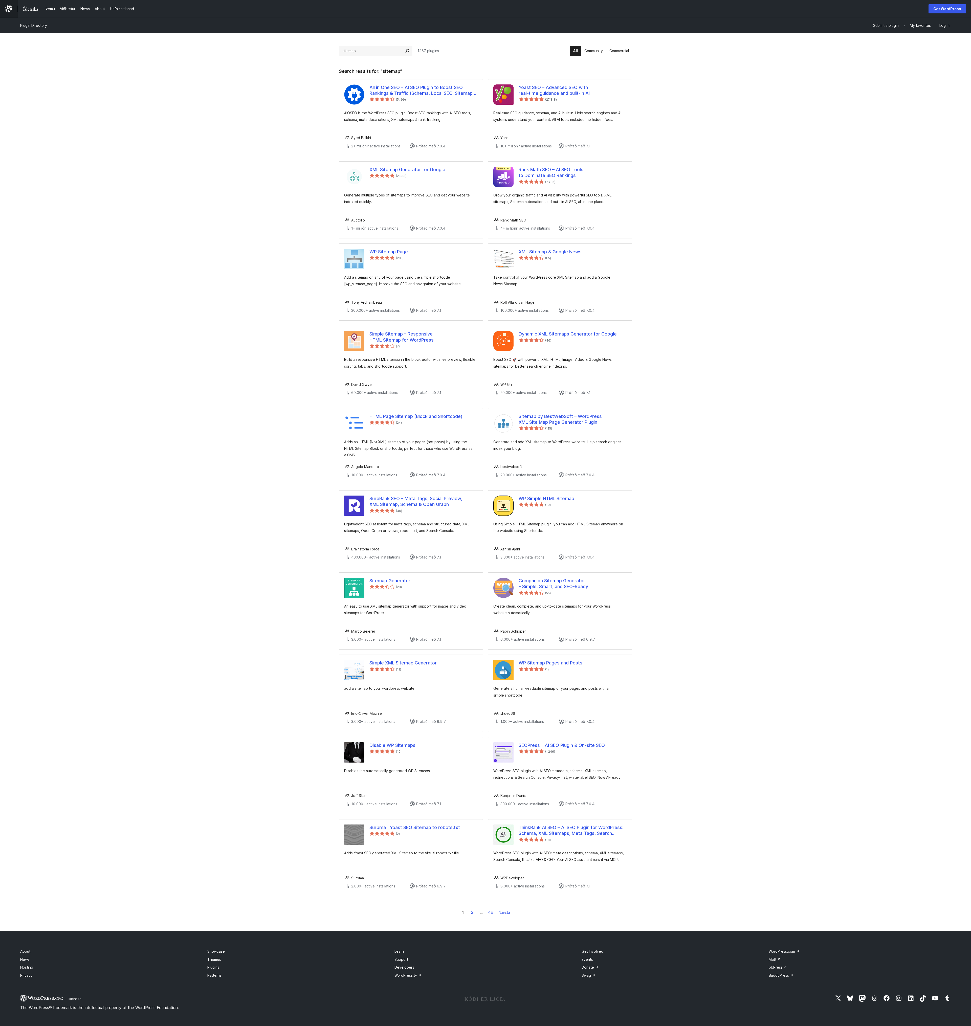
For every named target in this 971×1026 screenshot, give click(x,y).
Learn (399, 951)
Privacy (26, 975)
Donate (590, 967)
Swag (588, 975)
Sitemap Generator (389, 580)
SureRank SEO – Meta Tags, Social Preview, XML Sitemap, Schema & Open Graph (415, 501)
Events (587, 959)
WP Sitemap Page (388, 251)
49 (490, 912)
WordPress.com (784, 951)
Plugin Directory (33, 25)
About (25, 951)
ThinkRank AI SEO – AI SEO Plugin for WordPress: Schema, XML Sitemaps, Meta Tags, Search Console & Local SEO (571, 830)
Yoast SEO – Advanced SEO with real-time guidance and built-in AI (554, 90)
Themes (214, 959)
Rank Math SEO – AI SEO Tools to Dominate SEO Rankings (551, 172)
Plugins (213, 967)
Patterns (214, 975)
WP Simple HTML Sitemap (546, 498)
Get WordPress (947, 9)
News (25, 959)
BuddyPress (781, 975)
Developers (404, 967)
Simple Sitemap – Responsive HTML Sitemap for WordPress (401, 336)
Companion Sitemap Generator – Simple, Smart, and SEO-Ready (553, 583)
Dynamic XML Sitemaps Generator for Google (568, 334)
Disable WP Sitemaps (392, 745)
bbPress (778, 967)
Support (401, 959)
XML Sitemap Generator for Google (407, 169)
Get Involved (592, 951)
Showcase (216, 951)
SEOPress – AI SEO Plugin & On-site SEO (562, 745)
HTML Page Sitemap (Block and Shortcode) (415, 416)
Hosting (26, 967)
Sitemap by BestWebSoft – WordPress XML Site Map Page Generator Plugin (560, 419)
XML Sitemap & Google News (550, 251)
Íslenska (75, 999)
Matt (775, 959)
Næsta (504, 912)
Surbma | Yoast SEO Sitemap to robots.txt (414, 827)
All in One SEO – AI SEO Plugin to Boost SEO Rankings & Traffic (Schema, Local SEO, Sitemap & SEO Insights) (423, 90)
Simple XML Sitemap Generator (403, 662)
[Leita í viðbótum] (407, 51)
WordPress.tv (407, 975)
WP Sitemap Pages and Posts (550, 662)
